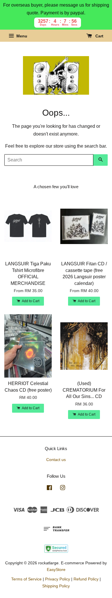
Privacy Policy (57, 579)
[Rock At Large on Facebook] (49, 489)
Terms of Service (26, 579)
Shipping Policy (56, 586)
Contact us (56, 460)
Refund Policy (86, 579)
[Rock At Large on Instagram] (62, 489)
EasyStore (56, 569)
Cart (98, 36)
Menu (21, 36)
